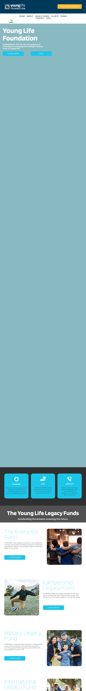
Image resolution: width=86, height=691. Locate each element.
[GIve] (41, 53)
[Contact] (40, 18)
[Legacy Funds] (42, 16)
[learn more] (14, 557)
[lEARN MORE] (53, 607)
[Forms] (63, 16)
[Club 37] (54, 16)
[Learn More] (13, 53)
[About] (30, 16)
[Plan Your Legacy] (70, 6)
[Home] (15, 6)
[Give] (48, 18)
